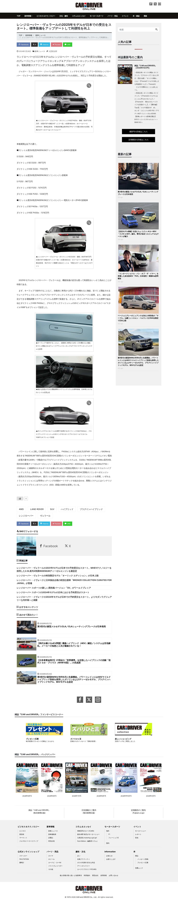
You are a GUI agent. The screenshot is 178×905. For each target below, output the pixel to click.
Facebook (24, 44)
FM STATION (24, 859)
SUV (52, 509)
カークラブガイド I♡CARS (86, 869)
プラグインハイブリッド (91, 509)
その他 (50, 869)
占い (78, 856)
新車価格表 (52, 834)
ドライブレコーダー (55, 866)
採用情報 (103, 875)
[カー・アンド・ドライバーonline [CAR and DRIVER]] (89, 6)
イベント (125, 16)
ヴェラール (45, 515)
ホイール (51, 859)
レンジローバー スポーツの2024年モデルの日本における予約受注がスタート (53, 592)
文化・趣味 (63, 16)
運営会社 (95, 875)
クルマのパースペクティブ (28, 841)
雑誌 (136, 856)
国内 (107, 843)
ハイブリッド (67, 509)
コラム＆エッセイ (79, 16)
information (110, 851)
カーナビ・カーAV (54, 862)
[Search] (156, 29)
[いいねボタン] (20, 498)
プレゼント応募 (142, 862)
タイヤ (50, 856)
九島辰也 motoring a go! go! (87, 838)
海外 (107, 831)
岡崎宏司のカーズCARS (85, 831)
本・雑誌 (136, 16)
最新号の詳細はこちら (138, 131)
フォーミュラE (113, 838)
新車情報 (27, 16)
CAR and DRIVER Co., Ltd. (86, 897)
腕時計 (21, 862)
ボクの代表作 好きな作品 (86, 862)
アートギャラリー (83, 866)
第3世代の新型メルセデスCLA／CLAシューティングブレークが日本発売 (138, 193)
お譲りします (111, 859)
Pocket (57, 44)
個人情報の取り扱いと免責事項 (71, 875)
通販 (145, 16)
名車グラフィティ (83, 859)
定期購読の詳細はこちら (138, 139)
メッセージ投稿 (142, 859)
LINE (68, 44)
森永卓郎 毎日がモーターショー (88, 834)
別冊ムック (139, 868)
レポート (138, 834)
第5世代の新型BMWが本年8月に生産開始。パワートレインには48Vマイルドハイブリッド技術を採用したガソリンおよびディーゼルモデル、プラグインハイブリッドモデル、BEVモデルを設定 (138, 361)
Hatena (45, 44)
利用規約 (87, 875)
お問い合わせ (113, 875)
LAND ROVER (37, 509)
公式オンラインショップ (28, 851)
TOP (18, 16)
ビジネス (22, 831)
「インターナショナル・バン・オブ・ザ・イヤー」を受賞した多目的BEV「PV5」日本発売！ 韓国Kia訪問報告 (138, 276)
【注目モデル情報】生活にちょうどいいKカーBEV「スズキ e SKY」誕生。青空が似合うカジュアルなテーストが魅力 (138, 233)
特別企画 (51, 841)
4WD (21, 509)
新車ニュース (40, 51)
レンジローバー (26, 515)
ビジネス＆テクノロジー (46, 16)
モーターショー (140, 831)
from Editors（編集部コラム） (87, 841)
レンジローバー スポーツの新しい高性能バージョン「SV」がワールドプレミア (54, 587)
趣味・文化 (80, 851)
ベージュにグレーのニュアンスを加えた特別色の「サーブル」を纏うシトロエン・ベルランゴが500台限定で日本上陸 (138, 318)
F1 (109, 834)
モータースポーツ (96, 16)
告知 (136, 838)
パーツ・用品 (113, 16)
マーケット (23, 838)
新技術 (21, 834)
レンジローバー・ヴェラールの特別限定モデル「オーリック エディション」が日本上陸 (58, 575)
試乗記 (50, 838)
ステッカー (23, 856)
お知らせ (109, 856)
